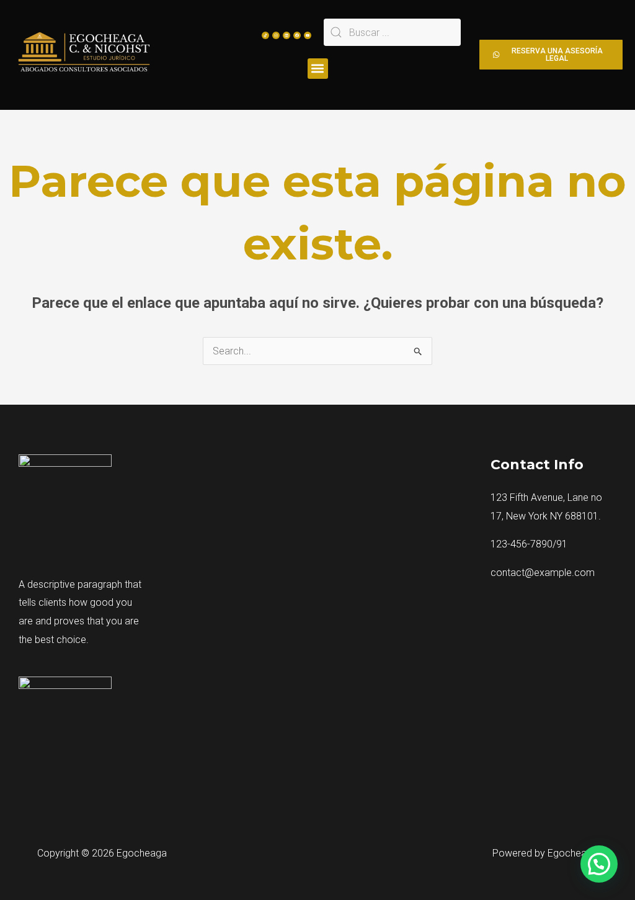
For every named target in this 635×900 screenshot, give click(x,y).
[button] (318, 68)
